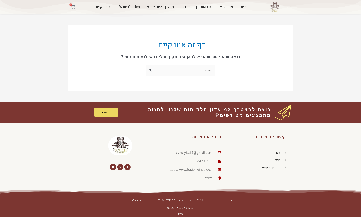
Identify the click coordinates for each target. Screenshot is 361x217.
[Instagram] (120, 167)
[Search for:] (180, 70)
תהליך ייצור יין (162, 6)
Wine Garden (129, 6)
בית (243, 6)
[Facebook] (127, 167)
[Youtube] (113, 167)
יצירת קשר (103, 6)
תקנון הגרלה (137, 200)
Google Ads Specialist (180, 208)
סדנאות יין (204, 6)
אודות (228, 6)
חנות (184, 6)
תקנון (180, 214)
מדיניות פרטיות (225, 200)
